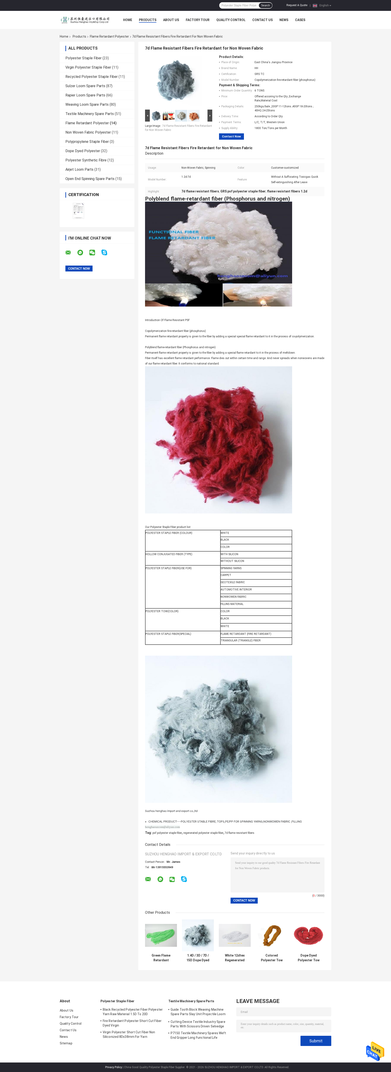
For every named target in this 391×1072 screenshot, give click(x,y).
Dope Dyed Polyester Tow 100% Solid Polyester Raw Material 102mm (308, 958)
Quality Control (231, 20)
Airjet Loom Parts (79, 169)
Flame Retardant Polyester (109, 36)
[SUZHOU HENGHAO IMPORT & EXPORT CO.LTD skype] (107, 252)
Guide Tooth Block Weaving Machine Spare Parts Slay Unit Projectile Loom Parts (198, 1012)
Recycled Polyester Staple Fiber (91, 76)
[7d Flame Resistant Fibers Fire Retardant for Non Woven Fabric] (176, 82)
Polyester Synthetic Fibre (86, 160)
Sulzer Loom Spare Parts (85, 86)
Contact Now (231, 136)
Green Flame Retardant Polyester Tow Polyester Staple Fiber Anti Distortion (161, 958)
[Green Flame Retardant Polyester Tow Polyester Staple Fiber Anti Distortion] (161, 935)
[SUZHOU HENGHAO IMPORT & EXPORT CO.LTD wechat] (95, 252)
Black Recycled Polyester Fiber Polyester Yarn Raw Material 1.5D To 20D (133, 1012)
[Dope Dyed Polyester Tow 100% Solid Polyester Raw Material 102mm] (308, 935)
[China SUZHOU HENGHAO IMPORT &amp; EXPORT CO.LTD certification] (78, 210)
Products (147, 20)
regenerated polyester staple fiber (203, 833)
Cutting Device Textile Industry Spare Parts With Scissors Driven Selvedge (198, 1024)
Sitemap (66, 1043)
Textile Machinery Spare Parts (89, 114)
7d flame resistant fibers (239, 833)
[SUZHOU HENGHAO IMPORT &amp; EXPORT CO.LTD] (85, 20)
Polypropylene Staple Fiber (87, 141)
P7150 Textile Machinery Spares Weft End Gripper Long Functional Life (198, 1035)
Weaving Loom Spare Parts (87, 104)
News (283, 20)
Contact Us (262, 20)
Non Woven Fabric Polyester (88, 132)
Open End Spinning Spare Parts (89, 179)
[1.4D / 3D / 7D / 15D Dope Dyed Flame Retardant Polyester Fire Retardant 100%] (198, 935)
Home (127, 20)
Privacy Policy (113, 1067)
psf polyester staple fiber (167, 833)
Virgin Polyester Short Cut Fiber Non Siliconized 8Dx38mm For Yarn (129, 1034)
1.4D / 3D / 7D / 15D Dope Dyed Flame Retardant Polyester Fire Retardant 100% (197, 958)
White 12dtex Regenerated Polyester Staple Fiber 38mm (234, 958)
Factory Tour (198, 20)
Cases (300, 20)
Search (265, 5)
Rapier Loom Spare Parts (85, 95)
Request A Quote (296, 5)
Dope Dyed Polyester (82, 151)
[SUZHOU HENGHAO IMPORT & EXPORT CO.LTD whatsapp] (83, 252)
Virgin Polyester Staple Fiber (88, 67)
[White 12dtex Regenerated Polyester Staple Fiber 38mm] (235, 935)
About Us (171, 20)
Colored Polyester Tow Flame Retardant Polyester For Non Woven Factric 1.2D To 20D (271, 958)
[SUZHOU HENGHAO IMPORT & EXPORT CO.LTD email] (71, 252)
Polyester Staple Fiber (83, 58)
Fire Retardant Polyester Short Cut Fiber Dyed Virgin (132, 1023)
